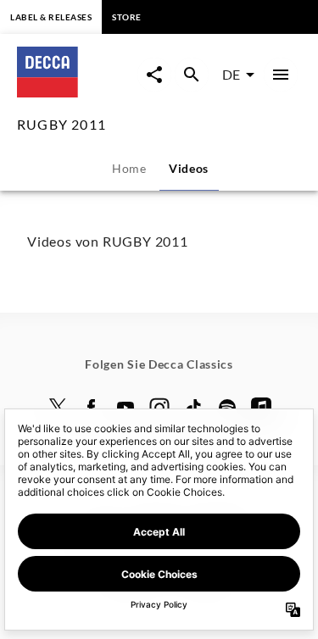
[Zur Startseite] (77, 92)
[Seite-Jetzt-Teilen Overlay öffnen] (154, 75)
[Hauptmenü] (281, 75)
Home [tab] (129, 168)
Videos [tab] (189, 168)
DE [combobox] (231, 74)
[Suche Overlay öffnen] (192, 75)
